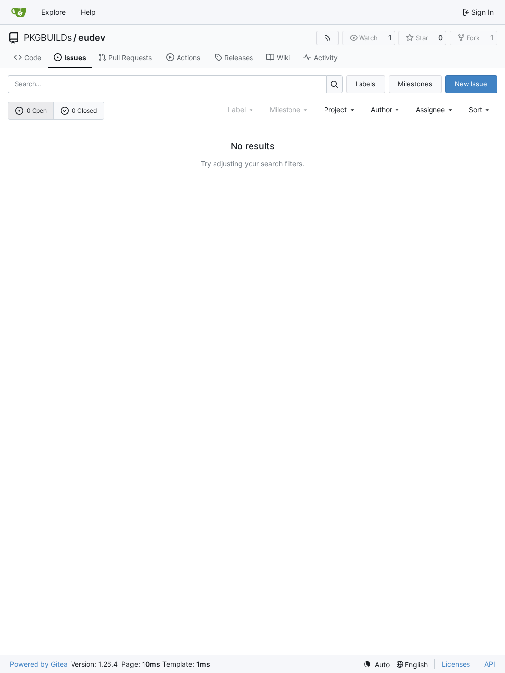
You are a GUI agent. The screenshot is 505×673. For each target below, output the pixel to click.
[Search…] (334, 84)
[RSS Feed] (327, 38)
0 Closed (84, 110)
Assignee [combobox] (430, 109)
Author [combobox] (381, 109)
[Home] (19, 12)
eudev (91, 38)
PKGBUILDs (48, 38)
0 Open (37, 110)
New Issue (471, 84)
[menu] (480, 109)
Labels (365, 84)
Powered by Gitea (39, 664)
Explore (53, 12)
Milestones (415, 84)
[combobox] (340, 109)
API (489, 664)
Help (88, 12)
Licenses (456, 664)
